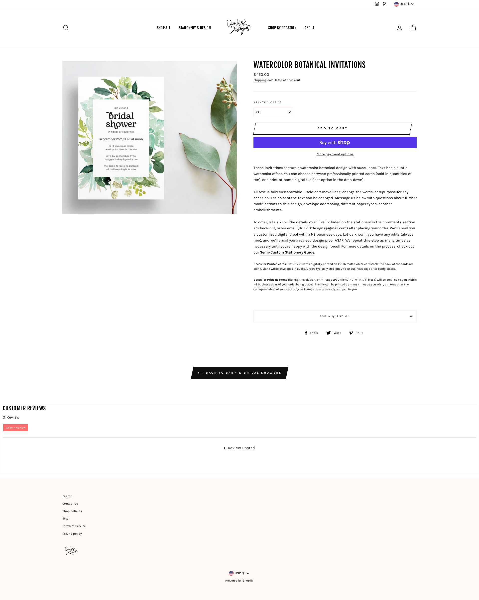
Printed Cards (267, 102)
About (309, 27)
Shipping (260, 80)
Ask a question (335, 316)
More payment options (335, 154)
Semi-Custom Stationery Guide (287, 252)
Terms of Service (74, 526)
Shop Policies (72, 511)
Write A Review (15, 427)
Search (67, 496)
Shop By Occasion (282, 27)
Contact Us (70, 503)
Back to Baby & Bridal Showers (243, 372)
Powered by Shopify (239, 580)
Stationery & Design (195, 27)
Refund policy (72, 533)
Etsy (65, 518)
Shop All (164, 27)
